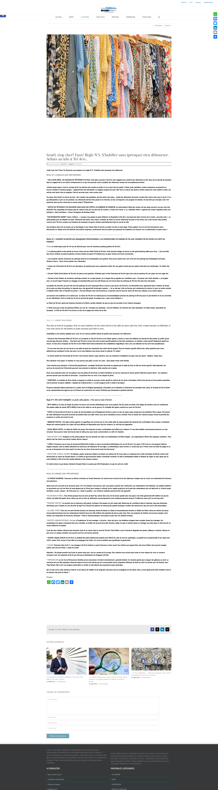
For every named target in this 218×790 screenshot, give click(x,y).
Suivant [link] (167, 25)
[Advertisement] (109, 137)
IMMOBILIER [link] (116, 788)
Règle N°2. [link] (51, 320)
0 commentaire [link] (61, 684)
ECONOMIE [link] (79, 164)
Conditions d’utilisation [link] (56, 783)
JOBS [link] (114, 783)
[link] (184, 2)
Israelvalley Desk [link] (54, 164)
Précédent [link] (158, 25)
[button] (48, 668)
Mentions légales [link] (54, 788)
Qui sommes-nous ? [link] (55, 778)
